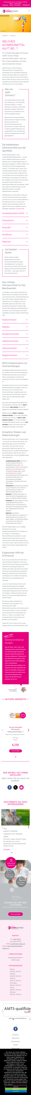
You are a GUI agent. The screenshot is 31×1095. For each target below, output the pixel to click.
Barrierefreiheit (15, 1041)
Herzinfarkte (18, 469)
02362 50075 (17, 3)
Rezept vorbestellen (15, 5)
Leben (5, 828)
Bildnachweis (15, 1048)
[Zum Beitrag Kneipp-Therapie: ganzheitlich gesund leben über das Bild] (15, 817)
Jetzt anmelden (15, 914)
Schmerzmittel (20, 208)
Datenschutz (15, 1038)
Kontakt (15, 1045)
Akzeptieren (16, 1089)
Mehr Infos (16, 1091)
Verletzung (15, 107)
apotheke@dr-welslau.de (17, 944)
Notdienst (5, 5)
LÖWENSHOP (26, 5)
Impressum (15, 1035)
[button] (29, 729)
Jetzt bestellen (15, 751)
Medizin (4, 36)
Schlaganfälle (10, 471)
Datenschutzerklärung (20, 1084)
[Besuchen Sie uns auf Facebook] (15, 1029)
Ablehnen (16, 1086)
